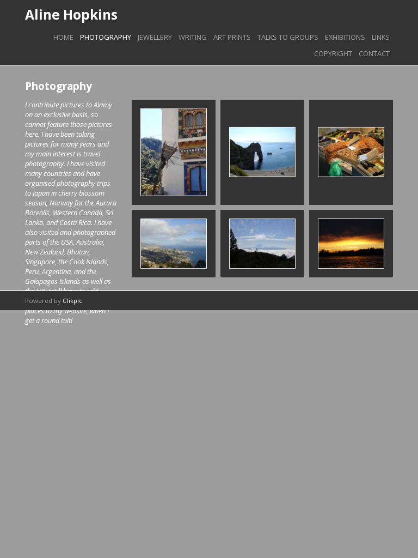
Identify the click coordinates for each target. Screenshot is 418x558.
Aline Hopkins (71, 14)
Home (63, 37)
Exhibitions (345, 37)
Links (381, 37)
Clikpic (72, 300)
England (262, 152)
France (351, 152)
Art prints (232, 37)
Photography (105, 37)
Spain (262, 244)
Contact (374, 53)
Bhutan (173, 152)
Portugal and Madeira (173, 243)
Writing (193, 37)
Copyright (333, 53)
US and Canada (351, 244)
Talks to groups (287, 37)
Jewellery (155, 37)
